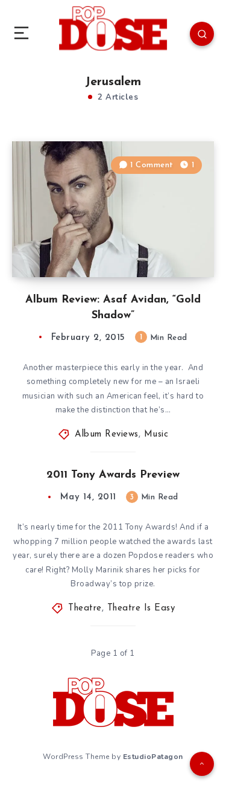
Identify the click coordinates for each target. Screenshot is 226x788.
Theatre (85, 608)
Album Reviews (107, 434)
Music (156, 434)
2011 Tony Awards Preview (113, 475)
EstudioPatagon (153, 756)
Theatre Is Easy (141, 608)
